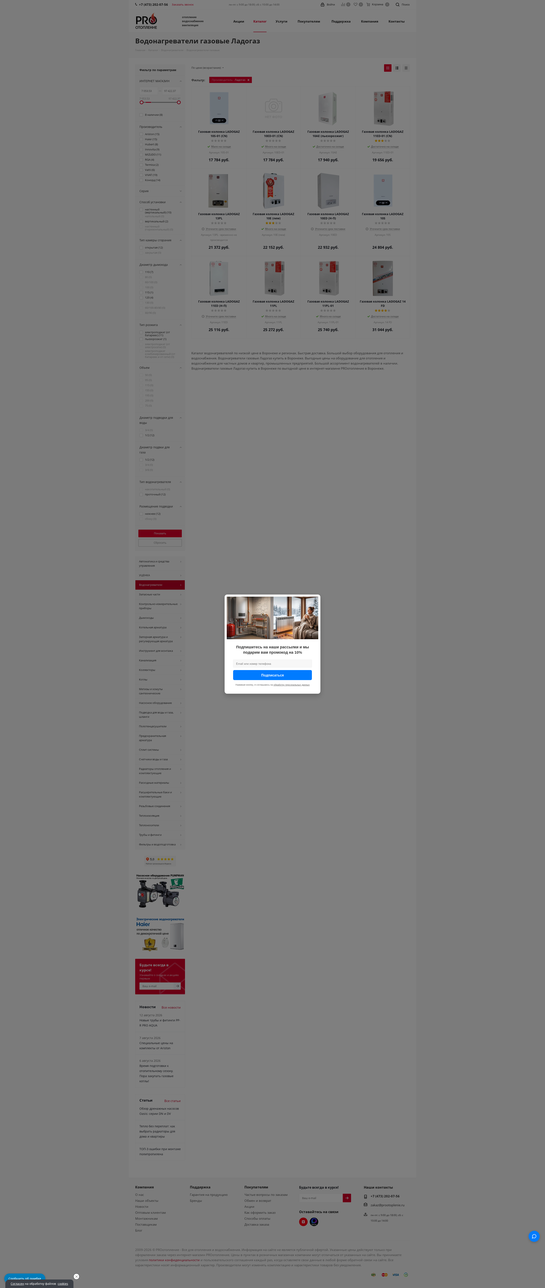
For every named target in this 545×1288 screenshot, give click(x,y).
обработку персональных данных (292, 684)
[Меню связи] (534, 1236)
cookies (63, 1283)
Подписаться (272, 674)
